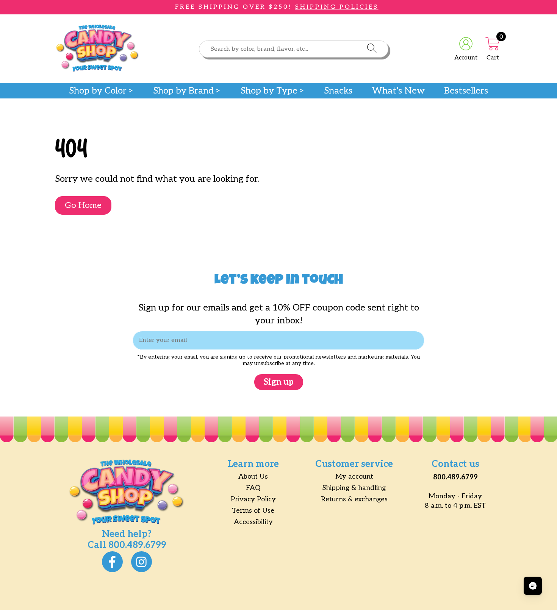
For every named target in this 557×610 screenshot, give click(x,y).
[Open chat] (533, 586)
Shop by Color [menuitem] (98, 90)
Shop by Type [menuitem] (269, 90)
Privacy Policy (253, 499)
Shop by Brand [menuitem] (183, 90)
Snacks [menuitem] (338, 90)
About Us (253, 477)
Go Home (83, 205)
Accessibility (253, 522)
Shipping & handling (354, 488)
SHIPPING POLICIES (337, 7)
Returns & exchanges (354, 499)
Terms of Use (253, 511)
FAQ (253, 488)
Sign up (279, 382)
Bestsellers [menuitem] (466, 90)
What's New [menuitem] (398, 90)
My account (354, 477)
